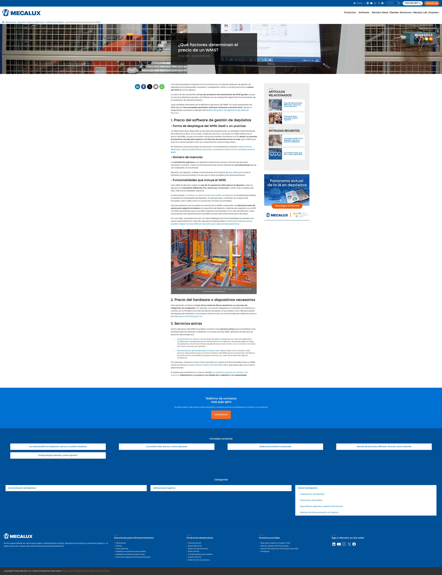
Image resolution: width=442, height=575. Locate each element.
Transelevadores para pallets (200, 554)
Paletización (121, 543)
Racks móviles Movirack (198, 549)
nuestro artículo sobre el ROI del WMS (205, 365)
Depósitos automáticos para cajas (130, 554)
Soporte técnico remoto (188, 339)
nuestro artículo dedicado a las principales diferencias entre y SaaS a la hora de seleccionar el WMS (212, 149)
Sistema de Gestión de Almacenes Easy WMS (279, 549)
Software (364, 13)
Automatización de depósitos (22, 488)
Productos (350, 13)
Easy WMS (233, 172)
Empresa (433, 13)
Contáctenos (221, 415)
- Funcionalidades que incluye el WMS (149, 118)
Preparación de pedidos (311, 500)
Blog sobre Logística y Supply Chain (275, 543)
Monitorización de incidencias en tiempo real (198, 351)
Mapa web (81, 571)
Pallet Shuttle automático (199, 560)
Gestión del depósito (307, 488)
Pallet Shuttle (193, 551)
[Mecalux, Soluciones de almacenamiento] (21, 17)
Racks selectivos (195, 546)
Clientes (394, 13)
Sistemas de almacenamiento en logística (319, 512)
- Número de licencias (145, 114)
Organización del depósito (312, 494)
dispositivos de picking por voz (188, 316)
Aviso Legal (68, 571)
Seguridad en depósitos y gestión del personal (321, 506)
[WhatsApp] (156, 88)
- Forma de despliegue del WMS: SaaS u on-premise (149, 109)
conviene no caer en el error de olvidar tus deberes (209, 195)
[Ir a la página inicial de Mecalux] (3, 22)
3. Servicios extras (143, 130)
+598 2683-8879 (221, 402)
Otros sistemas (122, 549)
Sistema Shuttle (194, 557)
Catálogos (264, 551)
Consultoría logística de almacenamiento (133, 557)
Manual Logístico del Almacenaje (274, 546)
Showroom (406, 13)
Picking (119, 546)
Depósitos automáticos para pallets (131, 551)
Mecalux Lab (420, 13)
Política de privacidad (99, 571)
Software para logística (164, 488)
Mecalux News (380, 13)
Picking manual (194, 543)
